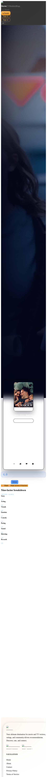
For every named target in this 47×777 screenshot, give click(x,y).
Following (6, 482)
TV (8, 6)
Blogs (18, 6)
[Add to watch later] (14, 463)
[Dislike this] (26, 463)
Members (12, 6)
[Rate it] (33, 463)
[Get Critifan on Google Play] (29, 747)
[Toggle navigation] (3, 23)
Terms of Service (12, 774)
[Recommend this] (20, 463)
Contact (9, 767)
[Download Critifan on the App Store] (13, 747)
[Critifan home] (23, 3)
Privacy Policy (11, 771)
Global (14, 482)
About (8, 763)
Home (16, 415)
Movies (4, 6)
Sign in (5, 16)
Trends (6, 13)
